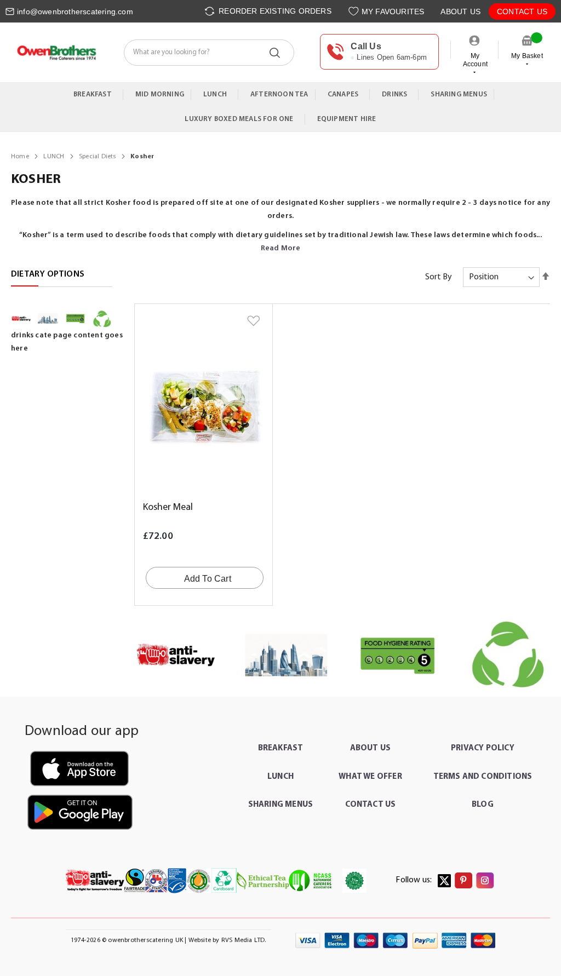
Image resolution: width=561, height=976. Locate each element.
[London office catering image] (286, 655)
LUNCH (54, 156)
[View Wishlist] (355, 11)
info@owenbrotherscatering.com (75, 11)
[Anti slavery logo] (175, 655)
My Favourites (393, 11)
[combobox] (209, 52)
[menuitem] (95, 94)
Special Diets (98, 156)
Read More (281, 248)
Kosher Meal (168, 508)
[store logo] (56, 52)
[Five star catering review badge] (397, 655)
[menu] (280, 107)
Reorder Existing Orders (273, 11)
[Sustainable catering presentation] (508, 655)
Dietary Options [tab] (47, 274)
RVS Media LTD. (243, 940)
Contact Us (522, 11)
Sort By (438, 277)
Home (21, 156)
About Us (460, 11)
